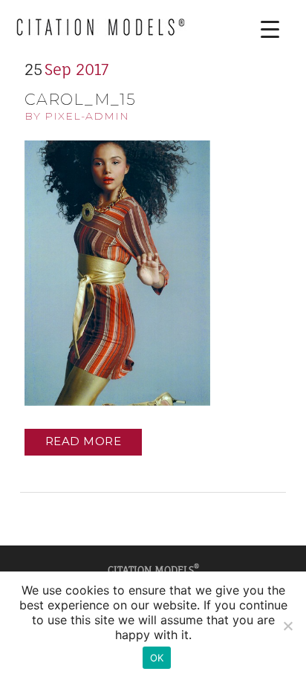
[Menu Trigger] (258, 29)
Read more (83, 441)
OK (157, 658)
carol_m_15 (80, 99)
